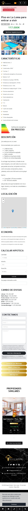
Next (25, 42)
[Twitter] (11, 465)
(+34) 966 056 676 (21, 467)
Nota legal (16, 485)
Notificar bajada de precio (14, 32)
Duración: (4, 268)
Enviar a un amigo (14, 371)
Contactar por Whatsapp (14, 363)
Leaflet (4, 227)
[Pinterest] (19, 465)
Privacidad (23, 485)
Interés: (3, 261)
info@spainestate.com (15, 470)
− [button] (3, 201)
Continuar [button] (14, 504)
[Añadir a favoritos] (14, 415)
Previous (3, 42)
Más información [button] (7, 500)
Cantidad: (4, 255)
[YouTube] (14, 465)
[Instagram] (16, 465)
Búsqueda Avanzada (9, 10)
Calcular (14, 276)
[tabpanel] (14, 416)
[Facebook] (8, 465)
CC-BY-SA (24, 227)
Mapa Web (16, 487)
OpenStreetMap (14, 227)
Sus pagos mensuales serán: (9, 280)
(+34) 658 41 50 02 (9, 467)
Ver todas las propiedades (14, 443)
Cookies (11, 487)
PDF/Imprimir (14, 375)
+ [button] (3, 199)
